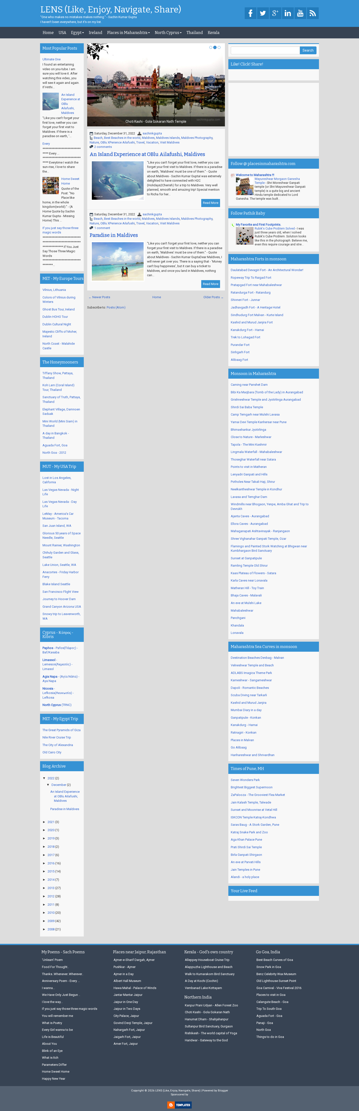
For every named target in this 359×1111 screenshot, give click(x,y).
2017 (51, 855)
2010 (51, 912)
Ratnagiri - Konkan (243, 732)
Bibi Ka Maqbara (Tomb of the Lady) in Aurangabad (267, 392)
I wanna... (48, 988)
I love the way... (52, 1002)
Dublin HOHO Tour (55, 317)
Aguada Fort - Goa (269, 1016)
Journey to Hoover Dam (59, 599)
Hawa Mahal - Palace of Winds (135, 988)
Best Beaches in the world (122, 138)
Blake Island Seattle (56, 584)
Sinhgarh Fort (240, 352)
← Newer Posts (99, 297)
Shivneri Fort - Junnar (245, 300)
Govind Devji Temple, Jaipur (133, 1023)
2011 (51, 904)
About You (49, 1043)
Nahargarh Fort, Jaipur (129, 1030)
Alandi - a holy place (245, 877)
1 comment (102, 228)
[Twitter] (263, 13)
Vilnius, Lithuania (54, 290)
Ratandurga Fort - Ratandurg (251, 292)
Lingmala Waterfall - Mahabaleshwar (256, 452)
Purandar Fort (240, 345)
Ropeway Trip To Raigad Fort (251, 277)
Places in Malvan (242, 740)
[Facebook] (250, 13)
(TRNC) (57, 705)
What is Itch (50, 1057)
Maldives (148, 138)
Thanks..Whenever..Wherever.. (62, 974)
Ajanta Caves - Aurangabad (250, 516)
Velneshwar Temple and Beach (252, 665)
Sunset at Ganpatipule (246, 558)
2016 (51, 863)
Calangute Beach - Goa (272, 1002)
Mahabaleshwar (242, 610)
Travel (140, 142)
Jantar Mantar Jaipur (128, 995)
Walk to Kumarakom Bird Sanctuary (209, 974)
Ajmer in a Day (124, 974)
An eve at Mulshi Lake (246, 603)
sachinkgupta (152, 133)
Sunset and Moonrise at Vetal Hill (254, 810)
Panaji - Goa (264, 1023)
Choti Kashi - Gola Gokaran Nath (207, 1012)
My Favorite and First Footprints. (258, 224)
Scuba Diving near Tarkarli (249, 695)
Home (48, 32)
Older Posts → (213, 297)
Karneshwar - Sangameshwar (251, 680)
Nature (94, 142)
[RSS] (313, 13)
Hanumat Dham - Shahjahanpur (206, 1019)
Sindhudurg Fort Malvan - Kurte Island (257, 315)
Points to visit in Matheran (249, 467)
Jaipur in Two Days (127, 1009)
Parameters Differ (54, 1065)
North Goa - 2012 (54, 452)
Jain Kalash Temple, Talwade (251, 802)
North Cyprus (167, 32)
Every (46, 143)
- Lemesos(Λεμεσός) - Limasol (57, 664)
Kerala (214, 32)
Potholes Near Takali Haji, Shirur (253, 482)
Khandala (237, 625)
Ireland (95, 32)
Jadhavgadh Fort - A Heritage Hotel (255, 307)
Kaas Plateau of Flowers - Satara (253, 573)
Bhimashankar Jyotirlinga (248, 429)
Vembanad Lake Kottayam (203, 988)
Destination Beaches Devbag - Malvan (257, 658)
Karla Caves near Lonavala (249, 580)
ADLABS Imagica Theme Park (251, 673)
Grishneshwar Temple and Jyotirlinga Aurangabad (266, 399)
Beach (98, 138)
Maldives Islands (168, 138)
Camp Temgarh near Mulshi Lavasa (255, 414)
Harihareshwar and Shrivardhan (253, 755)
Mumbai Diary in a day (246, 710)
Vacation (152, 142)
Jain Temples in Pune (245, 869)
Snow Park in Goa (268, 967)
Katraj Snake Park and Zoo (249, 832)
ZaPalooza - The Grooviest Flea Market (258, 795)
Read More (210, 203)
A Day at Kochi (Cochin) (201, 981)
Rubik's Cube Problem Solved (275, 228)
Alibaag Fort (239, 360)
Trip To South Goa (269, 1009)
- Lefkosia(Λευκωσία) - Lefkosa (58, 693)
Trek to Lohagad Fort (245, 337)
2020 (51, 830)
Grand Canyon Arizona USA (61, 606)
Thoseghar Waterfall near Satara (253, 459)
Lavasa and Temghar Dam (249, 497)
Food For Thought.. (55, 967)
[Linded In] (288, 13)
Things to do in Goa (270, 1037)
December (59, 785)
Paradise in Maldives (114, 235)
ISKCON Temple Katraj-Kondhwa (253, 817)
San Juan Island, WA (56, 526)
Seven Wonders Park (245, 780)
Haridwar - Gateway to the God (206, 1040)
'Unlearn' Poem (52, 960)
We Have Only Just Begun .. (61, 995)
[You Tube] (300, 13)
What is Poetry (52, 1023)
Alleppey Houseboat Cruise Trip (207, 960)
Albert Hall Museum (127, 981)
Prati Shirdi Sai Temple (246, 847)
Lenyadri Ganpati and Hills (249, 474)
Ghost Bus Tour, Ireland (58, 309)
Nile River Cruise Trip (56, 737)
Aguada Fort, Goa (54, 445)
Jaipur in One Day (126, 1002)
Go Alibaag (239, 747)
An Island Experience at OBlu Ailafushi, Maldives (147, 154)
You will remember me (57, 1016)
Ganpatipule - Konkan (246, 717)
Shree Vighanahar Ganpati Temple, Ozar (258, 538)
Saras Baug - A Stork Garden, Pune (255, 824)
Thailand (195, 32)
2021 (51, 822)
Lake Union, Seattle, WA (59, 565)
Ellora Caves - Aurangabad (249, 524)
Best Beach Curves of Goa (274, 960)
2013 (51, 888)
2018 (51, 846)
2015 (51, 871)
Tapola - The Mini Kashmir (249, 444)
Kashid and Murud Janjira (248, 702)
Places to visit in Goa (270, 995)
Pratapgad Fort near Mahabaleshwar (256, 285)
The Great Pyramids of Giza (61, 730)
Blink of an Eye (52, 1051)
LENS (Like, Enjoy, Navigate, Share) (110, 10)
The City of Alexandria (57, 745)
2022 (51, 778)
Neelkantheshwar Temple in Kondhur (256, 489)
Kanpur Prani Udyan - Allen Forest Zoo (211, 1005)
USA (62, 32)
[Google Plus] (275, 13)
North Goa (263, 1030)
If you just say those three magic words (69, 1009)
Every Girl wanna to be (57, 1030)
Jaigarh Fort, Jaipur (127, 1037)
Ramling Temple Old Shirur (249, 565)
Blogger (223, 1090)
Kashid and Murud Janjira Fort (252, 322)
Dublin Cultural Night (56, 324)
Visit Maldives (170, 142)
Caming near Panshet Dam (249, 384)
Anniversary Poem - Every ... (61, 981)
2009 (51, 921)
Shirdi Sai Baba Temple (247, 407)
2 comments (103, 147)
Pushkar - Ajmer (125, 967)
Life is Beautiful (53, 1037)
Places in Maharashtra (127, 32)
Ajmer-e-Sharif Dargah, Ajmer (134, 960)
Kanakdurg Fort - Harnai (247, 330)
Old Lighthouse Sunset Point (276, 981)
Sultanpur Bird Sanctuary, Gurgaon (209, 1026)
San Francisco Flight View (60, 592)
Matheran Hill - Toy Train (247, 588)
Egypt (76, 32)
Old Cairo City (51, 752)
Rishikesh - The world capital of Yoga (211, 1033)
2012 (51, 896)
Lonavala (237, 633)
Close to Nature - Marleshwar (251, 437)
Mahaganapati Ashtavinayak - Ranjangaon (260, 531)
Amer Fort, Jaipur (126, 1043)
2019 (51, 838)
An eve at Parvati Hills (246, 862)
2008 (51, 929)
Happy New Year (53, 1078)
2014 (51, 879)
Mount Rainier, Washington (61, 545)
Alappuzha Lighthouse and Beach (208, 967)
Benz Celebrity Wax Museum (276, 974)
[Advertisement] (274, 119)
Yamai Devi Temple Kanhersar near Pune (258, 422)
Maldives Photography (196, 138)
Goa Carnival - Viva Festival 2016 (278, 988)
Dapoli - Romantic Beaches (250, 688)
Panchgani (238, 618)
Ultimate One (51, 59)
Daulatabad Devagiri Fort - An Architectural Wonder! (267, 270)
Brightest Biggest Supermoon (252, 787)
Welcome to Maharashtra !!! (255, 175)
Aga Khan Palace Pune (246, 839)
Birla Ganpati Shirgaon (246, 855)
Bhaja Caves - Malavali (246, 595)
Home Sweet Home (55, 1071)
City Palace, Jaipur (126, 1016)
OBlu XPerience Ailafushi (117, 142)
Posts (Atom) (116, 307)
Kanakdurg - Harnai (244, 725)
